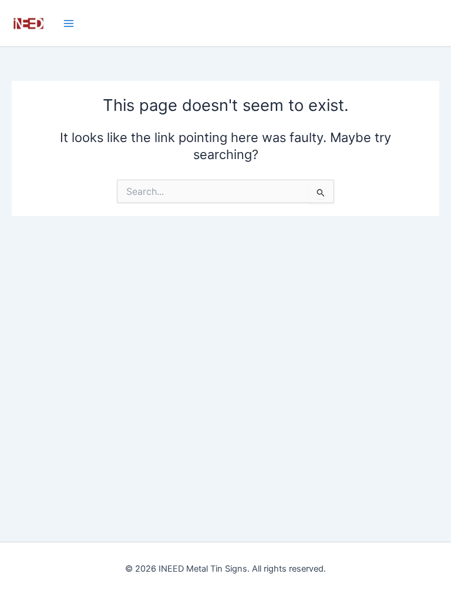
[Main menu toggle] (68, 23)
